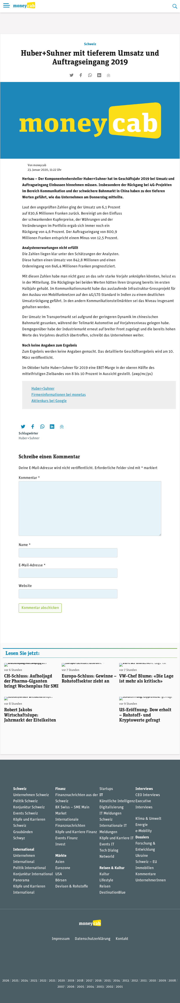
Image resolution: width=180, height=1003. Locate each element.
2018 (80, 980)
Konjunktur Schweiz (29, 807)
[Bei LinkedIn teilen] (99, 75)
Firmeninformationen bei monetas (58, 395)
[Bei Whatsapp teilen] (90, 75)
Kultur (104, 874)
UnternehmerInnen (150, 880)
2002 (109, 987)
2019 (71, 980)
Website (25, 586)
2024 (24, 980)
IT (101, 795)
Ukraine (141, 856)
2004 (90, 987)
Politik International (29, 868)
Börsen (61, 880)
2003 (100, 987)
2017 (89, 980)
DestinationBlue (112, 893)
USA (58, 874)
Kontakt (122, 939)
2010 (152, 980)
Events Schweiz (25, 813)
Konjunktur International (33, 874)
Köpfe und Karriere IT (116, 838)
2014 (116, 980)
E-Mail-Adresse (32, 565)
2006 (70, 987)
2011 (143, 980)
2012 (134, 980)
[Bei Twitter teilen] (71, 75)
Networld (106, 857)
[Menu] (6, 6)
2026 (5, 980)
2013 (125, 980)
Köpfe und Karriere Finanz (76, 832)
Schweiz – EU (146, 862)
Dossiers (142, 837)
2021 (52, 980)
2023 (34, 980)
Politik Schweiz (25, 801)
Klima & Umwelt (148, 819)
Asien (59, 862)
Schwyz (19, 838)
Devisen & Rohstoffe (71, 886)
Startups (106, 789)
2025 (15, 980)
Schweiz (90, 44)
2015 (107, 980)
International (23, 850)
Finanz (60, 789)
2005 (80, 987)
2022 (43, 980)
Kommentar (29, 478)
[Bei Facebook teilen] (80, 75)
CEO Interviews (147, 795)
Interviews (144, 789)
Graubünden (23, 832)
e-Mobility (143, 831)
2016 (98, 980)
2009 (162, 980)
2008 (172, 980)
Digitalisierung (111, 807)
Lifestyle (106, 880)
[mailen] (108, 75)
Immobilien (144, 868)
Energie (141, 825)
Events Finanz (66, 838)
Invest (60, 844)
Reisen (104, 886)
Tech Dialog (108, 850)
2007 (61, 987)
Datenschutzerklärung (92, 939)
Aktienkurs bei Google (49, 401)
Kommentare (145, 874)
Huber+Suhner (42, 389)
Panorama (21, 880)
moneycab (39, 165)
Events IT (106, 844)
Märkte (61, 856)
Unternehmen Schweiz (31, 795)
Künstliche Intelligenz (117, 801)
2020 (61, 980)
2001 (119, 987)
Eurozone (62, 868)
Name (25, 545)
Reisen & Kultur (111, 868)
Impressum (61, 939)
